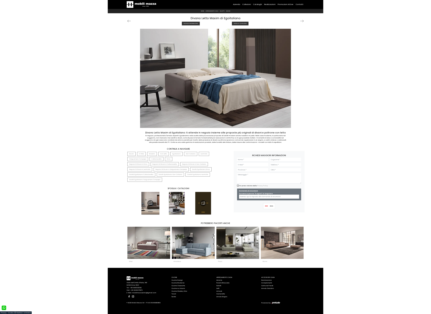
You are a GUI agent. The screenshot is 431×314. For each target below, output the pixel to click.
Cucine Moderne (178, 283)
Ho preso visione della (253, 186)
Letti (218, 288)
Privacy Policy (262, 186)
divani (131, 154)
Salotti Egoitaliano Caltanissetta (141, 174)
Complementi (266, 283)
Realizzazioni (270, 4)
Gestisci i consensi (23, 313)
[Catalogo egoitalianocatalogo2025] (150, 203)
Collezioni (246, 4)
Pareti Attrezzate (223, 283)
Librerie (219, 280)
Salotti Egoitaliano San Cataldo (170, 174)
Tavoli (174, 294)
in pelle (141, 154)
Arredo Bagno (221, 297)
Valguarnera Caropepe (137, 159)
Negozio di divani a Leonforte (139, 169)
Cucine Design (177, 280)
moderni (152, 154)
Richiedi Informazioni (191, 23)
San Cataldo (191, 154)
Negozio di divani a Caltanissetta (164, 164)
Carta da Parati (267, 286)
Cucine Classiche (178, 286)
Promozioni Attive (285, 4)
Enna (168, 159)
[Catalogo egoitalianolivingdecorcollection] (203, 203)
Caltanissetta (156, 159)
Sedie (174, 297)
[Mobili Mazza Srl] (135, 278)
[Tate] (134, 21)
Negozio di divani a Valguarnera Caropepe (171, 169)
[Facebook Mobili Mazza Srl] (129, 296)
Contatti (299, 4)
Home (202, 11)
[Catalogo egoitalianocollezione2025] (176, 203)
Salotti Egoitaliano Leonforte (197, 174)
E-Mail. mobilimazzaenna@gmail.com (141, 293)
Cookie (11, 313)
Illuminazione (266, 280)
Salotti (222, 11)
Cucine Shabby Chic (179, 291)
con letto (163, 154)
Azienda (236, 4)
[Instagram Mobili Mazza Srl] (132, 296)
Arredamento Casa (212, 11)
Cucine (174, 277)
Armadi (219, 291)
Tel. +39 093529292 (134, 288)
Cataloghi (257, 4)
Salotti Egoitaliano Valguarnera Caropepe (144, 180)
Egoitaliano (176, 154)
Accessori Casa (268, 277)
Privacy (4, 313)
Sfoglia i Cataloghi (240, 23)
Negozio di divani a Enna (138, 164)
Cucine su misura (178, 288)
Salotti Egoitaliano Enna (201, 169)
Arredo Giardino (267, 288)
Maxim (228, 11)
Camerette (220, 294)
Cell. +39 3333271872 (135, 290)
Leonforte (204, 154)
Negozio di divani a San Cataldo (194, 164)
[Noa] (297, 21)
